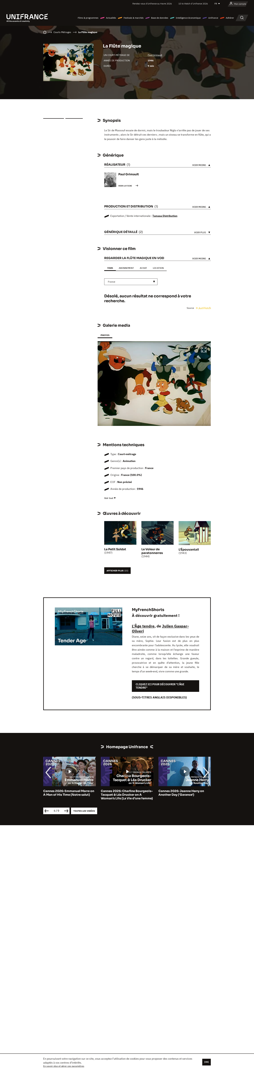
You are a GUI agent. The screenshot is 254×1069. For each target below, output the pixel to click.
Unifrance (213, 17)
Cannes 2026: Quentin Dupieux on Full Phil (184, 793)
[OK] (206, 1062)
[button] (204, 350)
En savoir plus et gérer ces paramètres (63, 1066)
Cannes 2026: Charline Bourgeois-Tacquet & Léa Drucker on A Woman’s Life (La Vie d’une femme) (69, 794)
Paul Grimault (155, 55)
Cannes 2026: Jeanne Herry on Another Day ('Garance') (123, 793)
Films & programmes (88, 17)
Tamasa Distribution (164, 216)
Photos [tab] (105, 335)
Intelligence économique (188, 17)
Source (191, 307)
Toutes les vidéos (84, 810)
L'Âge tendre (143, 625)
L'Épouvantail (189, 549)
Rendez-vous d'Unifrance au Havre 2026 (152, 3)
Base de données (159, 17)
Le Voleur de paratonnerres (152, 551)
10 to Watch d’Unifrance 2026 (193, 3)
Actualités (111, 17)
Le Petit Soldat (115, 549)
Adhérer (230, 17)
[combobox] (130, 281)
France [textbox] (111, 281)
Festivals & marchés (133, 17)
